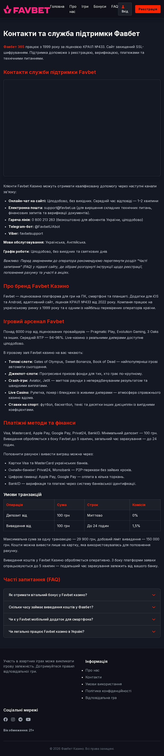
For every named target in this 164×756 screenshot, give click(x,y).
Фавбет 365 (13, 47)
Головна (57, 6)
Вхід (125, 11)
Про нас (72, 9)
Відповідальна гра (101, 698)
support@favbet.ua (59, 208)
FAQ (114, 6)
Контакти (93, 677)
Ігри (85, 6)
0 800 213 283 (43, 220)
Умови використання (103, 684)
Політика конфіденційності (108, 691)
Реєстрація (148, 9)
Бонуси (100, 6)
